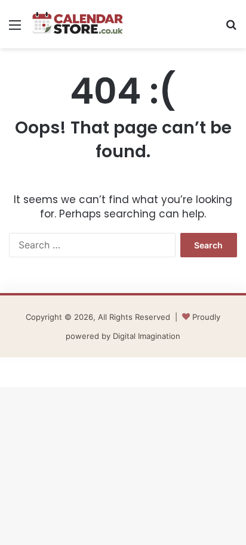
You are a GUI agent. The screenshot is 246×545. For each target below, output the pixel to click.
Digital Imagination (146, 336)
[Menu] (15, 28)
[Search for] (231, 28)
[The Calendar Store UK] (77, 24)
